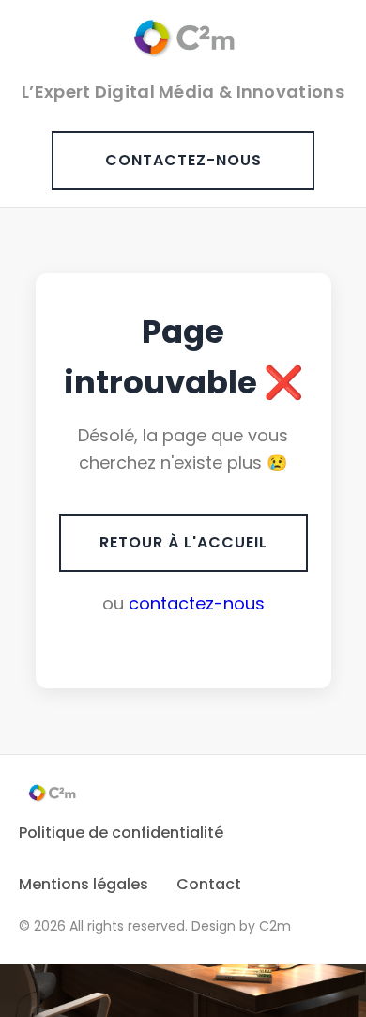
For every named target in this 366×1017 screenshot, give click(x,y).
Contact (208, 884)
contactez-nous (197, 603)
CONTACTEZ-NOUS (183, 160)
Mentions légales (83, 884)
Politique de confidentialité (121, 832)
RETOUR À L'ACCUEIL (183, 542)
